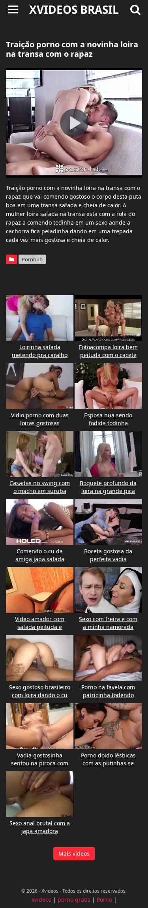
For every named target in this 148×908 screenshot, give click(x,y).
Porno (104, 899)
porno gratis (74, 899)
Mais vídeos (74, 853)
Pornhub (32, 259)
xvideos (41, 899)
